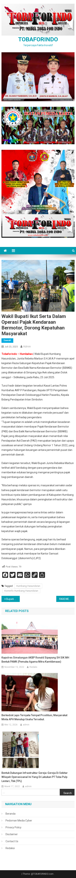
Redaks (33, 667)
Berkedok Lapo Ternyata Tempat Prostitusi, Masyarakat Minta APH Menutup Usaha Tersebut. (34, 717)
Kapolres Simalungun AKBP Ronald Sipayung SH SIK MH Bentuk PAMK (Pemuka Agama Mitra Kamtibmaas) (35, 659)
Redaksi (10, 848)
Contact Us (12, 841)
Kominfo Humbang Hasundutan (21, 590)
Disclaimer (12, 834)
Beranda (10, 813)
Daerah (7, 340)
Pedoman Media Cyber (19, 820)
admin (27, 346)
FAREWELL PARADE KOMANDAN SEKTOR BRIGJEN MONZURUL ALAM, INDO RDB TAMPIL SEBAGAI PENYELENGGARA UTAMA (67, 599)
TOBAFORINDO (38, 39)
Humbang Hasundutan (28, 586)
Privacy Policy (13, 827)
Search (67, 793)
